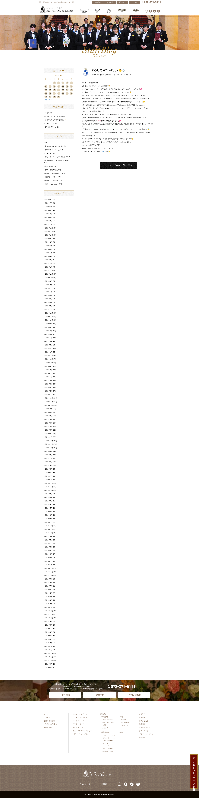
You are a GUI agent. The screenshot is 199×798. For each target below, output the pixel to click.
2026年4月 (48, 214)
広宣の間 (105, 728)
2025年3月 (48, 260)
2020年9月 (48, 451)
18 (67, 90)
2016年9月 (48, 621)
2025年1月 (48, 267)
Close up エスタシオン (52, 146)
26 (71, 93)
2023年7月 (48, 331)
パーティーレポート (80, 721)
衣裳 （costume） (51, 184)
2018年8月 (48, 540)
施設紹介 (103, 714)
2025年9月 (48, 238)
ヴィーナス (105, 746)
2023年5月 (48, 338)
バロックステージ (108, 720)
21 (50, 93)
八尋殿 (104, 725)
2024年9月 (48, 281)
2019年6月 (48, 504)
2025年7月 (48, 246)
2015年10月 (49, 660)
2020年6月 (48, 462)
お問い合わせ (144, 721)
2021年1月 (48, 437)
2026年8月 (48, 199)
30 (58, 97)
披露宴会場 (105, 732)
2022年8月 (48, 370)
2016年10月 (49, 618)
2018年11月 (49, 529)
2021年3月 (48, 430)
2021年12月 (49, 398)
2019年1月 (48, 522)
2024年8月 (48, 285)
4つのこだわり (125, 725)
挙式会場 (104, 717)
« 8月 (45, 100)
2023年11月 (49, 316)
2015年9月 (48, 664)
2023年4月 (48, 341)
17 (63, 90)
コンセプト (48, 717)
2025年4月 (48, 256)
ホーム (46, 714)
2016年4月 (48, 639)
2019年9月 (48, 494)
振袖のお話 (49, 166)
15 (54, 90)
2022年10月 (49, 363)
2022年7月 (48, 373)
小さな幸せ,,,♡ (50, 113)
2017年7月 (48, 586)
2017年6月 (48, 589)
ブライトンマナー (108, 749)
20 (46, 93)
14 (50, 90)
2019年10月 (49, 490)
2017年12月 (49, 568)
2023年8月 (48, 327)
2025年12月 (49, 228)
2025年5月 (48, 253)
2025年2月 (48, 263)
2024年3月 (48, 302)
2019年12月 (49, 483)
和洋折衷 (123, 720)
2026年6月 (48, 207)
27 (46, 97)
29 (54, 97)
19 (71, 90)
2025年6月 (48, 249)
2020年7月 (48, 458)
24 (63, 93)
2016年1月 (48, 650)
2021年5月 (48, 423)
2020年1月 (48, 480)
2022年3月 (48, 387)
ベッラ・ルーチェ (108, 740)
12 (71, 86)
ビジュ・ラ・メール (108, 738)
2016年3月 (48, 643)
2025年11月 (49, 231)
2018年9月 (48, 536)
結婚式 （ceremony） (52, 173)
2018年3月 (48, 558)
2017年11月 (49, 572)
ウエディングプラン (80, 714)
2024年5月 (48, 295)
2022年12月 (49, 355)
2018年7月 (48, 543)
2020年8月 (48, 455)
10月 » (51, 100)
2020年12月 (49, 441)
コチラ (103, 151)
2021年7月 (48, 416)
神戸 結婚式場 (106, 75)
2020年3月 (48, 472)
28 (50, 97)
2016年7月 (48, 628)
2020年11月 (49, 444)
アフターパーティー (80, 724)
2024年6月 (48, 292)
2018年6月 (48, 547)
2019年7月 (48, 501)
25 (67, 93)
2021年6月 (48, 419)
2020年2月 (48, 476)
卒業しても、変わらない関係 (55, 116)
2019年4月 (48, 512)
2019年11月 (49, 487)
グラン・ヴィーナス (108, 735)
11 (67, 86)
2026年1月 (48, 224)
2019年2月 (48, 519)
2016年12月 (49, 611)
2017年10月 (49, 575)
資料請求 (142, 717)
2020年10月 (49, 448)
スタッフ (48, 153)
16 (58, 90)
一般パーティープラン (81, 734)
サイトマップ (144, 731)
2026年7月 (48, 203)
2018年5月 (48, 550)
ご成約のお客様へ (50, 721)
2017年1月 (48, 607)
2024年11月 (49, 274)
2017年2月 (48, 604)
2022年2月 (48, 391)
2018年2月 (48, 561)
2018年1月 (48, 565)
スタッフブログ (78, 727)
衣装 (121, 732)
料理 (121, 717)
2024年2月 (48, 306)
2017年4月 (48, 597)
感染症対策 (48, 727)
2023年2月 (48, 348)
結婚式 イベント (51, 177)
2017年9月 (48, 579)
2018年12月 (49, 526)
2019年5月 (48, 508)
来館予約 (142, 714)
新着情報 (142, 724)
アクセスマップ (144, 727)
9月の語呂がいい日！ (52, 127)
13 (46, 90)
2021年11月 (49, 402)
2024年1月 (48, 309)
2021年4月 (48, 426)
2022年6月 (48, 377)
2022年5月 (48, 380)
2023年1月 (48, 352)
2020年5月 (48, 465)
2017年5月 (48, 593)
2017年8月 (48, 582)
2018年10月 (49, 533)
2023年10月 (49, 320)
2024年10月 (49, 277)
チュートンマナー (108, 751)
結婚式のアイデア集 (52, 180)
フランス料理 (125, 722)
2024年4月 (48, 299)
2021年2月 (48, 433)
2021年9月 (48, 409)
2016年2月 (48, 646)
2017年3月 (48, 600)
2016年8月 (48, 625)
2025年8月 (48, 242)
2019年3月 (48, 515)
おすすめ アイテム (51, 150)
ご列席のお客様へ (50, 724)
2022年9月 (48, 366)
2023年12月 (49, 313)
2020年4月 (48, 469)
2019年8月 (48, 497)
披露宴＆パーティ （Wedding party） (57, 160)
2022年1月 (48, 394)
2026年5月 (48, 210)
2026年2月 (48, 221)
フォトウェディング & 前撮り (55, 157)
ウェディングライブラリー (82, 731)
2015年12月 (49, 653)
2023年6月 (48, 334)
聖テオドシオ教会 (108, 722)
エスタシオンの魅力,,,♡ (53, 123)
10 (63, 86)
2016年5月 (48, 635)
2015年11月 (49, 657)
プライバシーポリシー (147, 734)
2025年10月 (49, 235)
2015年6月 (48, 667)
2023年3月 (48, 345)
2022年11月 (49, 359)
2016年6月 (48, 632)
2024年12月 (49, 270)
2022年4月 (48, 384)
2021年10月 (49, 405)
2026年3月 (48, 217)
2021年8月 (48, 412)
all (46, 142)
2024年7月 (48, 288)
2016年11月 (49, 614)
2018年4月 (48, 554)
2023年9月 (48, 324)
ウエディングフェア (80, 717)
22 (54, 93)
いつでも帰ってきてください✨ (55, 120)
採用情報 (142, 737)
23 (58, 93)
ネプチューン (106, 743)
